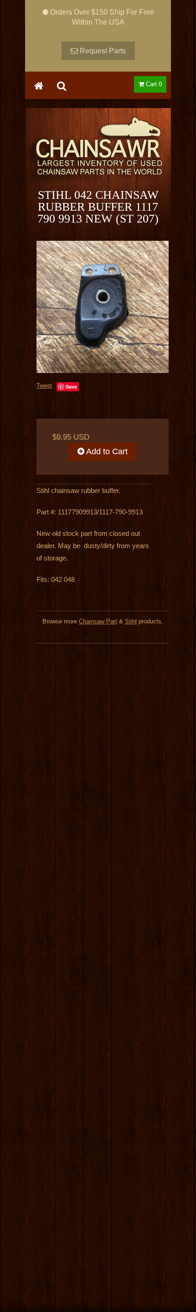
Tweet (44, 385)
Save (71, 386)
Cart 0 (153, 84)
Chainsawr (98, 153)
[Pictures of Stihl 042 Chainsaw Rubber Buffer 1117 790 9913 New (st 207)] (102, 307)
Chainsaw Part (98, 621)
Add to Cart (106, 451)
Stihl (131, 621)
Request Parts (102, 51)
